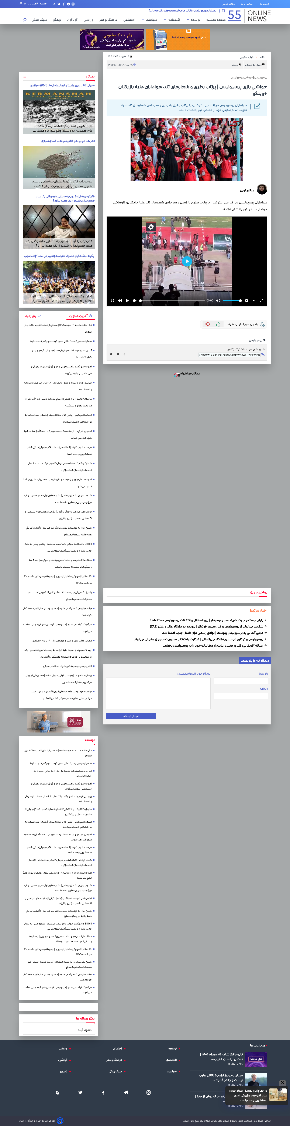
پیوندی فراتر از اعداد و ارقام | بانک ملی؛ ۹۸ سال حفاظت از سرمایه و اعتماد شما (58, 386)
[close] (282, 1083)
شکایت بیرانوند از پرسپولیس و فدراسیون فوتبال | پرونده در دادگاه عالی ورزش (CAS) (207, 626)
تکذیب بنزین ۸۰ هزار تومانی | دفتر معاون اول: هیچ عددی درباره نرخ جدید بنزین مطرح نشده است (58, 499)
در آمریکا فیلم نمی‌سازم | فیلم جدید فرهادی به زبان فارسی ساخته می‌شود (57, 628)
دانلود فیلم (85, 1030)
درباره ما (265, 4)
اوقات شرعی (228, 4)
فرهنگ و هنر (109, 19)
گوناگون (73, 19)
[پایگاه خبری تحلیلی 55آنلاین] (249, 16)
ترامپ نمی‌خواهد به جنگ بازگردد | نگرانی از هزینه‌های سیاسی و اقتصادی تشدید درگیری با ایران (58, 515)
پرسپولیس (256, 340)
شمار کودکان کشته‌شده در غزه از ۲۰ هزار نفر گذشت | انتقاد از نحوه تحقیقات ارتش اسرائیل (60, 467)
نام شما (263, 674)
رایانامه (264, 689)
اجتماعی (130, 19)
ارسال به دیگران (253, 65)
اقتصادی (175, 19)
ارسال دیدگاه (130, 716)
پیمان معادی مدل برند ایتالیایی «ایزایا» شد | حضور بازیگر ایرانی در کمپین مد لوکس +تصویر (58, 679)
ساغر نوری (246, 190)
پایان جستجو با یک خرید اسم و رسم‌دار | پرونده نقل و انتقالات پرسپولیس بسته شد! (207, 620)
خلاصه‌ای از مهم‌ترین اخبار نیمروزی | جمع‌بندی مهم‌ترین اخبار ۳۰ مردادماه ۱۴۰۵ (58, 579)
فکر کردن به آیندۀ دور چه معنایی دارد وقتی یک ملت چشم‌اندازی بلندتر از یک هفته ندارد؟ (65, 198)
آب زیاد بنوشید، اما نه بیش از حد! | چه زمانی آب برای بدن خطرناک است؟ (175, 11)
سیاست (152, 19)
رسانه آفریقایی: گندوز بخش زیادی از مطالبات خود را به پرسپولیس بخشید (213, 645)
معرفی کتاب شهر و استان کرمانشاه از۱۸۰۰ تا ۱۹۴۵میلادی (62, 85)
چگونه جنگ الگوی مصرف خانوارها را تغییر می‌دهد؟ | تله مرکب (59, 256)
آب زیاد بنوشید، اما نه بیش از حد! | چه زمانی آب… (219, 1098)
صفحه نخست (216, 19)
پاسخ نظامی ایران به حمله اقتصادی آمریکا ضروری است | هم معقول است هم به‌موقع (60, 596)
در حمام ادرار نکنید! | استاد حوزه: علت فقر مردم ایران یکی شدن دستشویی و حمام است (248, 1095)
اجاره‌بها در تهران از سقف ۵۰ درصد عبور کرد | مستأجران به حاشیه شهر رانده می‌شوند (58, 434)
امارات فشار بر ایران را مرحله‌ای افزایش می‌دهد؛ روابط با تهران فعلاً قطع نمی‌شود (57, 483)
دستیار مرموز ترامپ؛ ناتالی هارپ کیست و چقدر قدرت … (221, 1077)
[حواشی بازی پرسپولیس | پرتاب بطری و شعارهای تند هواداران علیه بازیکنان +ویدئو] (119, 354)
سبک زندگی (40, 19)
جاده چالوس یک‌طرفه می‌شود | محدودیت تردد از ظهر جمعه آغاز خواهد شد (57, 612)
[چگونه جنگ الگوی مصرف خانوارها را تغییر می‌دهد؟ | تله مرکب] (59, 282)
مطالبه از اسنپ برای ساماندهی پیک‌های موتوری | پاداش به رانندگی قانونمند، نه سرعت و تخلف (60, 563)
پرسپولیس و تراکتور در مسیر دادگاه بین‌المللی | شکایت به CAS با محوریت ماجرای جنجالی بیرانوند (199, 639)
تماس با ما (247, 4)
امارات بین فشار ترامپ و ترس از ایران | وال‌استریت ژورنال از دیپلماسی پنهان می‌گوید (61, 370)
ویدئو (58, 19)
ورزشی (89, 19)
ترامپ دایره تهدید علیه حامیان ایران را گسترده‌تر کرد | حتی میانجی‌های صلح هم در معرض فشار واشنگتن (61, 695)
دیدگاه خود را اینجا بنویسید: (194, 674)
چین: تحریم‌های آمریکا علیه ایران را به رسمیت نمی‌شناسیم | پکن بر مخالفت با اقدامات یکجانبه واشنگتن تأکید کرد (58, 653)
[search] (25, 20)
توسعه (196, 19)
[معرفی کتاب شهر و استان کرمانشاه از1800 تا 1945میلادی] (59, 112)
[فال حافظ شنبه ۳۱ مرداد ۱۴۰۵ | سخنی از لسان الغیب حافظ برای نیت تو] (256, 1059)
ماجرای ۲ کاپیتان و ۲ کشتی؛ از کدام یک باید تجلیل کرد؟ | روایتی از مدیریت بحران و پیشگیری (58, 402)
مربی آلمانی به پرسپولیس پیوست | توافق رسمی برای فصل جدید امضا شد (213, 632)
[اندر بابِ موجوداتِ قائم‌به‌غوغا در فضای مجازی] (59, 167)
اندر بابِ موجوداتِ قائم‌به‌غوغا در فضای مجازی (68, 141)
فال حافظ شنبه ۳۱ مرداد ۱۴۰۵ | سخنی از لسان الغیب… (221, 1056)
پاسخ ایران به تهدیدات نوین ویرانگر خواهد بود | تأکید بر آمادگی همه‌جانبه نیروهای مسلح (58, 531)
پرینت (235, 65)
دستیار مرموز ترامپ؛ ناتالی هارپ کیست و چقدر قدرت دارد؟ (61, 341)
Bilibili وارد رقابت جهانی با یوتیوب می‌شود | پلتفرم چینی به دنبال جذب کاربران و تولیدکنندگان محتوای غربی (58, 547)
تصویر (64, 1071)
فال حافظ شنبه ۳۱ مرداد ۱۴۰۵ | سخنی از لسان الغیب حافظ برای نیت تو (58, 328)
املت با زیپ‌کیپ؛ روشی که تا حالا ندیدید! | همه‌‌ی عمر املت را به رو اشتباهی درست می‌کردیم (58, 418)
